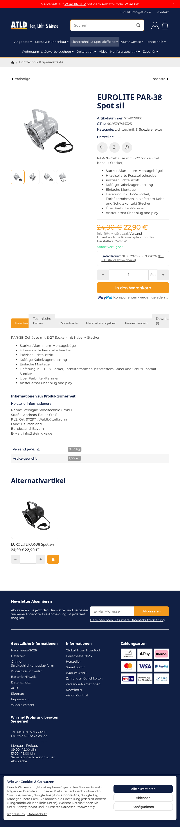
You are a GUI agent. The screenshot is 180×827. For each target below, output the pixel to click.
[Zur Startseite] (34, 25)
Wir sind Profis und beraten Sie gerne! (34, 719)
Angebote (21, 42)
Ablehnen (143, 798)
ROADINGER (75, 4)
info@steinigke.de (37, 433)
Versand (136, 233)
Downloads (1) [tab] (165, 320)
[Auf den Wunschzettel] (102, 147)
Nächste (159, 79)
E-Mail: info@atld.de (136, 12)
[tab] (101, 323)
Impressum (16, 814)
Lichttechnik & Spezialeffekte (93, 42)
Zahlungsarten (133, 643)
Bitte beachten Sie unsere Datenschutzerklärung (127, 620)
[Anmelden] (155, 26)
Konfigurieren (143, 807)
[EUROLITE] (120, 137)
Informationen (79, 643)
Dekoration (85, 52)
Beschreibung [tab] (26, 323)
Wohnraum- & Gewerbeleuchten (46, 52)
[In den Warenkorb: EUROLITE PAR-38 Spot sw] (53, 559)
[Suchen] (138, 25)
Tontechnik (154, 42)
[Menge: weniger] (103, 275)
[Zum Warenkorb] (165, 26)
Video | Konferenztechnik (118, 52)
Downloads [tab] (68, 323)
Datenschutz (37, 814)
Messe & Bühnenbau (50, 42)
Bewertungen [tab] (136, 323)
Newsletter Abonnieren (31, 601)
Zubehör (149, 52)
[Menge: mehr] (163, 275)
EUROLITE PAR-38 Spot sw (32, 544)
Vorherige (22, 79)
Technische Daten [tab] (42, 320)
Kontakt (163, 12)
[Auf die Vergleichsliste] (114, 147)
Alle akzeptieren (143, 789)
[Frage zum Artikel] (127, 147)
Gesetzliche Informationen (34, 643)
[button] (17, 177)
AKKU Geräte (131, 42)
